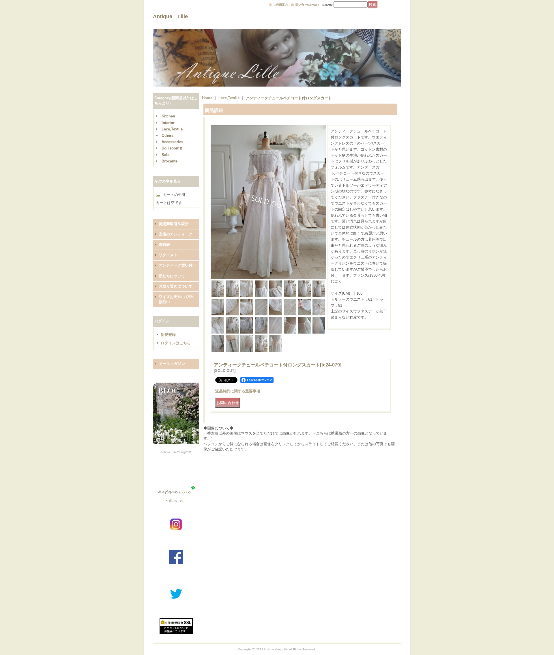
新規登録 (168, 334)
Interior (168, 123)
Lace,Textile (172, 129)
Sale (165, 155)
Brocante (169, 161)
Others (167, 135)
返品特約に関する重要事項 (237, 391)
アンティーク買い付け (177, 265)
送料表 (164, 244)
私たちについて (172, 276)
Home (207, 98)
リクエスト (168, 255)
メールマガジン (172, 364)
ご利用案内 (280, 4)
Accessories (172, 142)
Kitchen (168, 116)
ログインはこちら (176, 343)
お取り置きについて (175, 286)
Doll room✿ (172, 148)
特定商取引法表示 (174, 224)
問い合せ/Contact (307, 4)
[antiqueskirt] (268, 278)
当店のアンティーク (175, 234)
